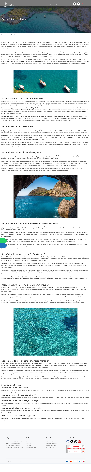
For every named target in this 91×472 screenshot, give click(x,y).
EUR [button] (69, 4)
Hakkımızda (36, 4)
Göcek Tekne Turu (50, 441)
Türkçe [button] (85, 4)
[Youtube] (79, 441)
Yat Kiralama (29, 443)
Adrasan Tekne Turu (51, 443)
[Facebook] (67, 441)
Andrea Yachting (25, 4)
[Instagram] (75, 441)
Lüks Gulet (28, 445)
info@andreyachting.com (14, 441)
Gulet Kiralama (30, 441)
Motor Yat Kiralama (31, 447)
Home (3, 35)
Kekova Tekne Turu (51, 445)
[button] (74, 4)
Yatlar (44, 4)
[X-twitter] (71, 441)
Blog (50, 4)
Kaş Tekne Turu (50, 447)
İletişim (56, 4)
